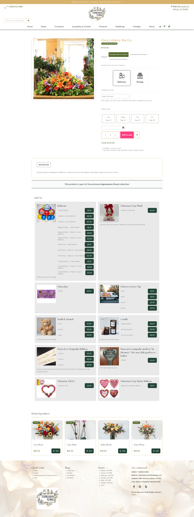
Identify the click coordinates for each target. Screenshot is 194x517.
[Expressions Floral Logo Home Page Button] (97, 14)
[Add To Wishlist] (137, 135)
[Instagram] (140, 486)
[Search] (28, 20)
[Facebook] (134, 486)
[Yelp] (146, 486)
